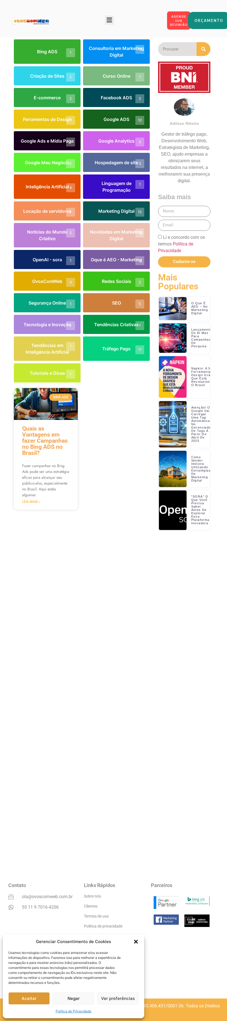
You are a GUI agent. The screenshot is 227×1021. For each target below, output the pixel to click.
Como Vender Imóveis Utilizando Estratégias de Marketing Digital (201, 468)
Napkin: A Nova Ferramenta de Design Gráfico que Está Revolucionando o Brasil (204, 377)
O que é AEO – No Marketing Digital (199, 308)
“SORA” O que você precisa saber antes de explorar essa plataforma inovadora (200, 510)
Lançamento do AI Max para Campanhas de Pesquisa (201, 338)
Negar (74, 998)
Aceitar (29, 998)
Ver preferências (118, 998)
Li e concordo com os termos (181, 244)
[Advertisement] (184, 693)
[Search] (203, 49)
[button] (136, 941)
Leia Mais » (31, 502)
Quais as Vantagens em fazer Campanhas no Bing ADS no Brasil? (45, 440)
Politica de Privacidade (73, 1011)
